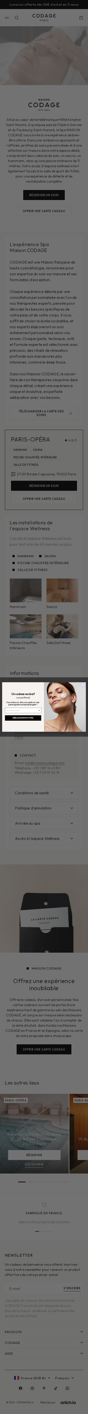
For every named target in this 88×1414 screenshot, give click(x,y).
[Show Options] (39, 710)
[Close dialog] (83, 685)
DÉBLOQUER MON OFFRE (23, 718)
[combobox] (22, 710)
